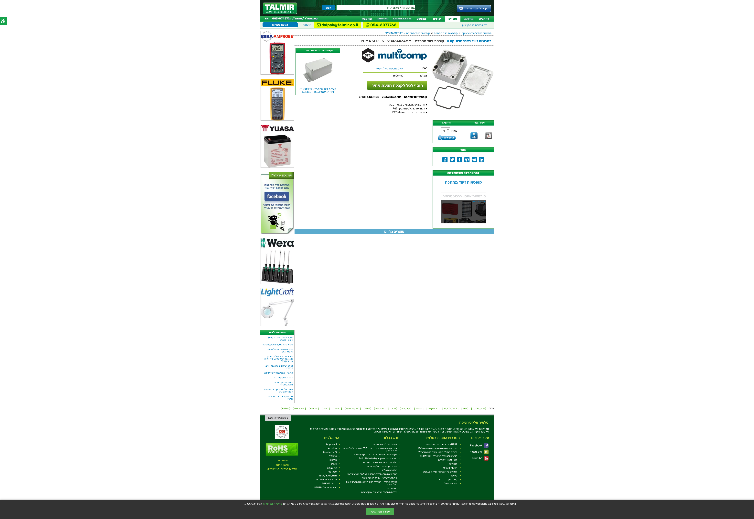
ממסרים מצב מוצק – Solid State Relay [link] (280, 338)
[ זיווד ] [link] (465, 408)
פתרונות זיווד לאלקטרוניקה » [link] (469, 41)
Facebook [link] (476, 445)
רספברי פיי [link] (392, 488)
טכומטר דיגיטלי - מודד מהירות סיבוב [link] (379, 478)
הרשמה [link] (307, 24)
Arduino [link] (332, 448)
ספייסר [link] (453, 475)
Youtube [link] (477, 458)
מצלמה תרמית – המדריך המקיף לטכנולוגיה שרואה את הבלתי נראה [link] (371, 483)
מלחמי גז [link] (453, 464)
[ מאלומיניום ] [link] (299, 408)
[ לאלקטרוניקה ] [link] (352, 408)
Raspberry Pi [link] (329, 452)
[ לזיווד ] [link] (325, 408)
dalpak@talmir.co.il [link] (339, 25)
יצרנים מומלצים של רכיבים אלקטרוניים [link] (379, 492)
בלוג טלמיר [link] (476, 451)
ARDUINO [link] (382, 18)
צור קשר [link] (367, 18)
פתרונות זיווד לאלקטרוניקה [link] (476, 33)
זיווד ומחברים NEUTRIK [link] (325, 487)
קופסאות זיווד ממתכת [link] (446, 33)
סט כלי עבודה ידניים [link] (447, 479)
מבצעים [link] (421, 18)
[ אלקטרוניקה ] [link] (479, 408)
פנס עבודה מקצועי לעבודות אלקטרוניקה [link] (279, 350)
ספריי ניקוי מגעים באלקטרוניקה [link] (278, 344)
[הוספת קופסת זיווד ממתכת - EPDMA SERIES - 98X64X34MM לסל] (447, 137)
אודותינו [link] (468, 18)
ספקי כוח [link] (332, 471)
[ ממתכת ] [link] (313, 408)
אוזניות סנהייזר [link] (450, 467)
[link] (279, 8)
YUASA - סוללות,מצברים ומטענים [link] (441, 444)
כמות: (454, 130)
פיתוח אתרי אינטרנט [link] (278, 418)
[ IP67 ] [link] (367, 408)
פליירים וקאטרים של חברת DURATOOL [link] (438, 456)
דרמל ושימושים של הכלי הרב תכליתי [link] (279, 367)
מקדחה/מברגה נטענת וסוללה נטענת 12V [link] (437, 448)
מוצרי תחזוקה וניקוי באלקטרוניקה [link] (284, 383)
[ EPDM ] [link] (285, 408)
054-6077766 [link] (383, 25)
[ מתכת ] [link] (393, 408)
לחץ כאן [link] (475, 25)
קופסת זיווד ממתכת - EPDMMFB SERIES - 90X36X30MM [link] (318, 90)
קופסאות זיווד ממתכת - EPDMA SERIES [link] (407, 33)
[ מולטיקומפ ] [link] (433, 408)
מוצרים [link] (452, 18)
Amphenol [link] (331, 444)
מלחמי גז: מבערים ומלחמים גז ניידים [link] (380, 462)
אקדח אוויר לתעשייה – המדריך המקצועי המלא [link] (375, 454)
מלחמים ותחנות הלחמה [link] (326, 479)
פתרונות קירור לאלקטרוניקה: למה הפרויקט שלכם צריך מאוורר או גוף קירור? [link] (277, 358)
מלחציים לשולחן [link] (389, 470)
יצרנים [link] (437, 18)
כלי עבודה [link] (332, 467)
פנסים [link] (334, 464)
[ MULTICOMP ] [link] (450, 408)
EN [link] (266, 18)
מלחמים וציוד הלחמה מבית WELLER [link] (440, 471)
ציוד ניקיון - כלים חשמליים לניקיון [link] (280, 397)
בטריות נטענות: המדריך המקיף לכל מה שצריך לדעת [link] (372, 474)
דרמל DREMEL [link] (329, 483)
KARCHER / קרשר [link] (327, 475)
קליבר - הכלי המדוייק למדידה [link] (278, 372)
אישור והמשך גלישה (380, 511)
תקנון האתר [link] (282, 464)
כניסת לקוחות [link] (280, 24)
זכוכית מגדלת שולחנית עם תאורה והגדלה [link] (437, 452)
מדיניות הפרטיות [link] (272, 504)
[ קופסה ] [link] (337, 408)
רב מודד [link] (333, 456)
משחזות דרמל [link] (450, 483)
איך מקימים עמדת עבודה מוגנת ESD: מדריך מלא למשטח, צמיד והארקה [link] (370, 449)
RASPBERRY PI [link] (402, 18)
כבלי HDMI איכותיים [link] (447, 460)
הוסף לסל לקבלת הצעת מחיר (397, 85)
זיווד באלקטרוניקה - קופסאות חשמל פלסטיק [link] (278, 390)
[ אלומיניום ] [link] (379, 408)
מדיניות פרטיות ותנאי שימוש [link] (282, 469)
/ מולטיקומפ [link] (389, 68)
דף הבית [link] (484, 18)
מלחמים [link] (333, 460)
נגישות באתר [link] (282, 460)
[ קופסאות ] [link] (405, 408)
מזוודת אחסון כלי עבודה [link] (281, 377)
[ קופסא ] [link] (419, 408)
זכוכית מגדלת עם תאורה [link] (385, 444)
